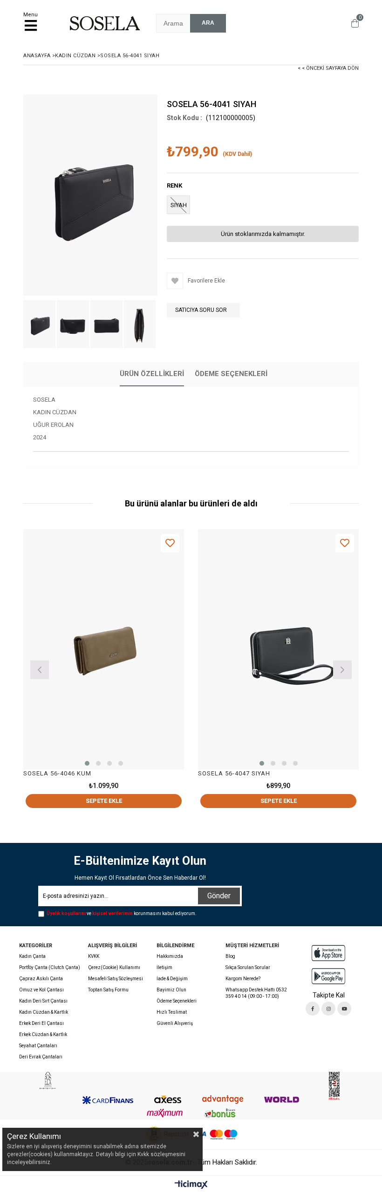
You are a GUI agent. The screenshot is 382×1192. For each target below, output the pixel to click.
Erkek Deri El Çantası (41, 1023)
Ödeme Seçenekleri (231, 374)
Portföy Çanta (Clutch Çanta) (49, 967)
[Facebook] (313, 1009)
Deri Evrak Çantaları (40, 1056)
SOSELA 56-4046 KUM (57, 773)
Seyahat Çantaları (38, 1045)
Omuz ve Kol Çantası (41, 989)
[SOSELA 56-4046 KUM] (103, 649)
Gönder (219, 895)
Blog (230, 956)
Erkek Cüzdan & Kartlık (43, 1034)
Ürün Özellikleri (152, 374)
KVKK (93, 956)
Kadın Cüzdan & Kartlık (43, 1012)
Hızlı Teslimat (172, 1012)
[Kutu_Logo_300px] (48, 1080)
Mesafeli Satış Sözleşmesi (115, 978)
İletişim (164, 967)
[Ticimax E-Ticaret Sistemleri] (191, 1185)
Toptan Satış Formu (108, 989)
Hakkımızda (170, 956)
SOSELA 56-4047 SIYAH (234, 773)
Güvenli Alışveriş (175, 1023)
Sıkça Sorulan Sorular (247, 967)
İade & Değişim (172, 978)
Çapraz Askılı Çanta (41, 978)
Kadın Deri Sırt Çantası (43, 1000)
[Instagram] (328, 1009)
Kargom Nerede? (242, 978)
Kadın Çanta (32, 956)
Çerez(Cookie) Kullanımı (114, 967)
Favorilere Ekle (170, 543)
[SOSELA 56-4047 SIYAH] (278, 649)
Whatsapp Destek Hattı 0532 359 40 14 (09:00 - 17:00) (256, 993)
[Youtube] (344, 1009)
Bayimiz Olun (171, 989)
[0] (353, 23)
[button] (87, 763)
